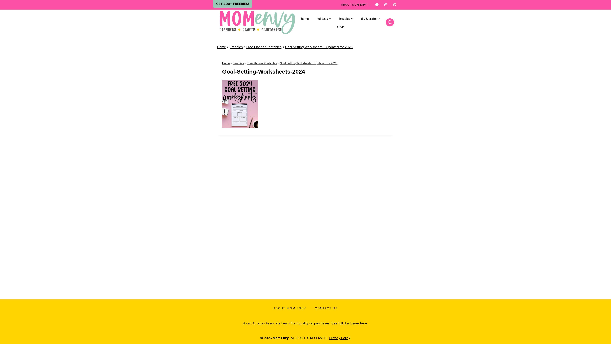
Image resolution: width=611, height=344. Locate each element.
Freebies (236, 47)
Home (305, 18)
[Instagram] (386, 5)
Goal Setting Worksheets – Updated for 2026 (319, 47)
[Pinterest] (395, 5)
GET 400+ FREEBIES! (232, 4)
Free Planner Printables (263, 47)
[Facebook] (377, 5)
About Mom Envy (289, 308)
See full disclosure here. (349, 323)
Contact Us (326, 308)
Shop (340, 26)
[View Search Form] (390, 22)
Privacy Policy (339, 338)
